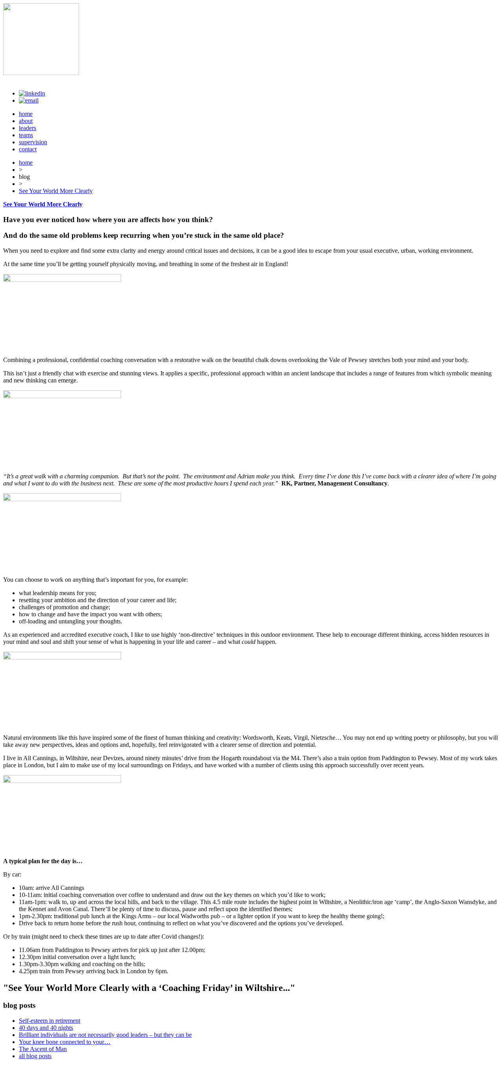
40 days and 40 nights (46, 1027)
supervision (33, 142)
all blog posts (35, 1056)
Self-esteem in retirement (49, 1020)
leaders (27, 128)
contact (28, 149)
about (26, 121)
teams (26, 135)
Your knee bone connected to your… (64, 1041)
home (26, 113)
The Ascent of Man (43, 1049)
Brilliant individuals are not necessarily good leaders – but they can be (105, 1034)
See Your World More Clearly (56, 190)
